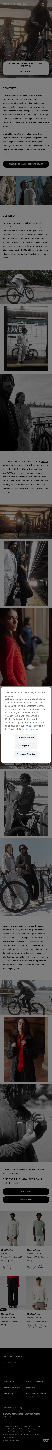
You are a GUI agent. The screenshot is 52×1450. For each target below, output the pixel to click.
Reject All (26, 746)
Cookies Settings (26, 737)
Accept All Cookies (26, 754)
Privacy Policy (32, 726)
